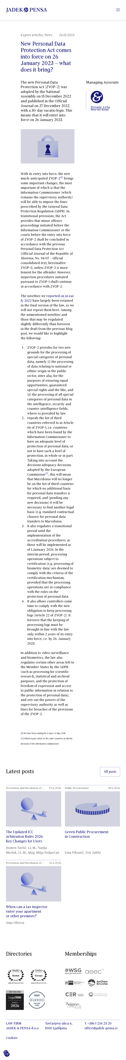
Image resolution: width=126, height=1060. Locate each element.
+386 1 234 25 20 (99, 1024)
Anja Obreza (15, 923)
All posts (110, 772)
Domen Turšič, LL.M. (21, 848)
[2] (46, 473)
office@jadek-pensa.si (100, 1028)
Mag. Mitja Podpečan (43, 853)
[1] (22, 733)
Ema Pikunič (74, 853)
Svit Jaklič (93, 853)
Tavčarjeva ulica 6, (58, 1024)
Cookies (12, 1038)
